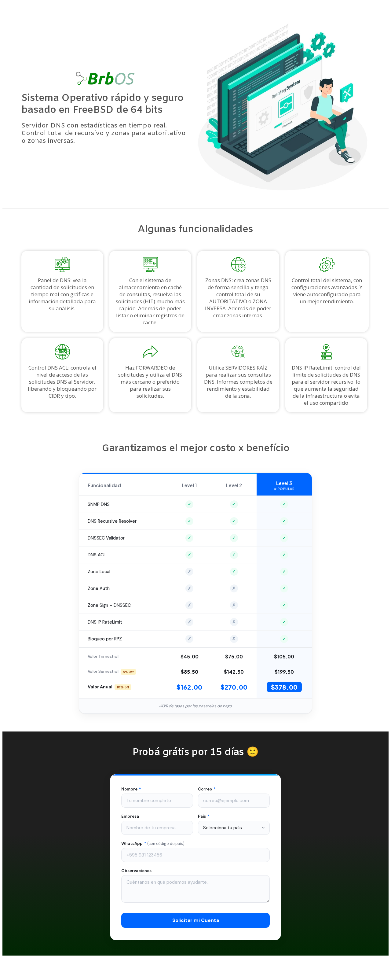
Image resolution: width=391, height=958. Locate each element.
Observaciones (136, 870)
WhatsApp (153, 843)
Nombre (131, 789)
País (204, 816)
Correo (207, 789)
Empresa (130, 816)
